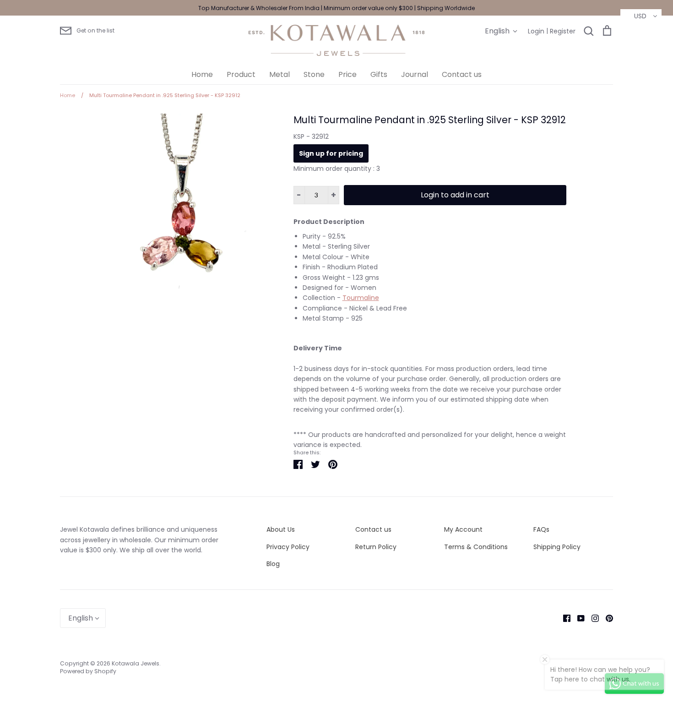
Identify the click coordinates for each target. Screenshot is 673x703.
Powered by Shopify (88, 671)
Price (347, 74)
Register (562, 31)
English (497, 31)
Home (202, 74)
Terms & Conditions (476, 546)
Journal (414, 74)
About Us (280, 529)
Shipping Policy (557, 546)
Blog (273, 563)
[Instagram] (592, 617)
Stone (314, 74)
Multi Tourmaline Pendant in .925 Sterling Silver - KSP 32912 (429, 119)
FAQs (541, 529)
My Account (463, 529)
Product (241, 74)
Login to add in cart (455, 195)
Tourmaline (360, 297)
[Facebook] (563, 617)
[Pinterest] (606, 617)
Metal (279, 74)
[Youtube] (577, 617)
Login (536, 31)
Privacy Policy (287, 546)
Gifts (378, 74)
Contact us (462, 74)
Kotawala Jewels (135, 663)
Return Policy (375, 546)
